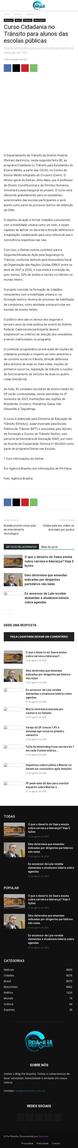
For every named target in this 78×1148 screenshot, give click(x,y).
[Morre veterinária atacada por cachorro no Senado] (13, 714)
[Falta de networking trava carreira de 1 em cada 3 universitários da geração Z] (13, 751)
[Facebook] (7, 68)
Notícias (17, 14)
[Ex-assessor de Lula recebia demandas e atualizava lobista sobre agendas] (13, 598)
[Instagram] (48, 1117)
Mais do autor (49, 546)
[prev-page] (6, 612)
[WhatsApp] (33, 68)
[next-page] (12, 612)
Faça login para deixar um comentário (39, 636)
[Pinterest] (25, 68)
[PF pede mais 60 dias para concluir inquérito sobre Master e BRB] (13, 788)
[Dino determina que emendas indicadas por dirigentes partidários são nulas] (13, 579)
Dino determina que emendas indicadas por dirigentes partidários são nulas (46, 579)
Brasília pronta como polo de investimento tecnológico (20, 529)
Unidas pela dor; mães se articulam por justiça (58, 527)
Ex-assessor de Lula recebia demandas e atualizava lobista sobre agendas (47, 598)
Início (6, 14)
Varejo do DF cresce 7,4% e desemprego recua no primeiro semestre (45, 731)
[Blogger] (20, 1117)
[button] (6, 5)
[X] (16, 68)
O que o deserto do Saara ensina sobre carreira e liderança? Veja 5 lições (49, 561)
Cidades (30, 14)
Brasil (18, 20)
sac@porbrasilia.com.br (30, 1091)
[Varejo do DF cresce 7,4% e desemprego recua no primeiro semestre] (13, 732)
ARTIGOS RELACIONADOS (21, 546)
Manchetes (39, 20)
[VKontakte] (57, 1117)
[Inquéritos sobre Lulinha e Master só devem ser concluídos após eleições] (13, 769)
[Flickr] (39, 1117)
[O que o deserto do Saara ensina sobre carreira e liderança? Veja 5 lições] (13, 561)
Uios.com (43, 1136)
